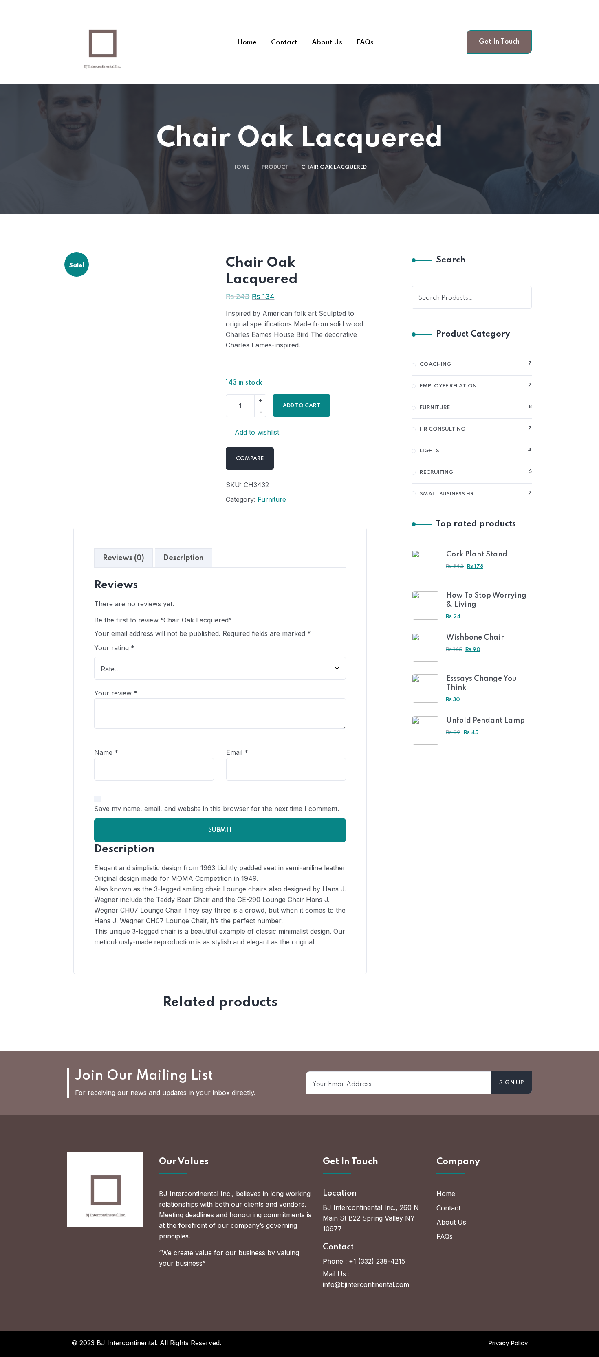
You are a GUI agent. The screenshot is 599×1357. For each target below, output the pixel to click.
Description (183, 558)
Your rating (114, 648)
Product (275, 167)
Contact (448, 1208)
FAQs (444, 1236)
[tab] (123, 558)
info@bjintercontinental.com (366, 1284)
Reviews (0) (123, 558)
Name (106, 752)
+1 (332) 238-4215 (377, 1261)
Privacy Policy (508, 1343)
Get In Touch (499, 41)
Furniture (272, 499)
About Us (451, 1222)
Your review (115, 693)
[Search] (520, 297)
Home (240, 167)
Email (237, 752)
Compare (250, 458)
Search (450, 260)
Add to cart (301, 405)
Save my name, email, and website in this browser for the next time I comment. (216, 809)
